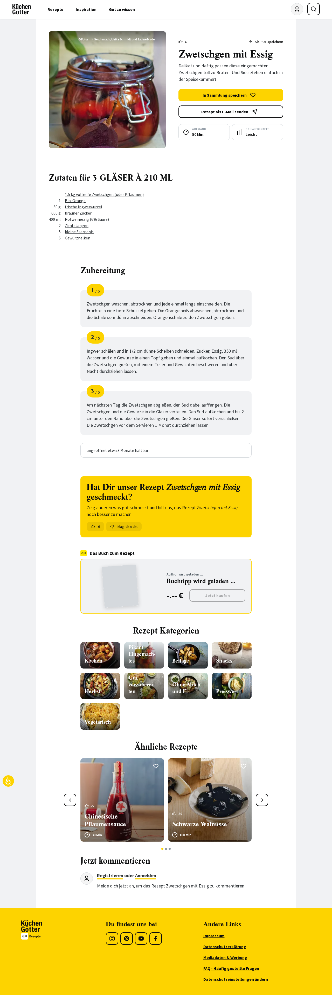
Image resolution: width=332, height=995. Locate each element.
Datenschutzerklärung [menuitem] (224, 946)
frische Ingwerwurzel (83, 206)
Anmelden (145, 875)
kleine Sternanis (79, 231)
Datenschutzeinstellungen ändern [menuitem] (235, 979)
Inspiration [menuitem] (86, 9)
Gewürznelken (77, 237)
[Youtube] (141, 938)
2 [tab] (166, 849)
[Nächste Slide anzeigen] (262, 800)
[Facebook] (155, 938)
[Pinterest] (126, 938)
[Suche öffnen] (313, 9)
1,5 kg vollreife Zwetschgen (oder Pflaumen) (104, 194)
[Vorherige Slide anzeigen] (70, 800)
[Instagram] (112, 938)
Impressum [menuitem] (214, 935)
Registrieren (110, 875)
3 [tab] (170, 849)
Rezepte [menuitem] (55, 9)
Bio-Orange (75, 200)
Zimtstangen (76, 225)
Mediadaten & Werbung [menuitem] (225, 957)
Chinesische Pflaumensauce (105, 820)
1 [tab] (162, 849)
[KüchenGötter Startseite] (21, 9)
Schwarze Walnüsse (199, 824)
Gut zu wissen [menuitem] (122, 9)
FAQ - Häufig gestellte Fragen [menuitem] (231, 968)
